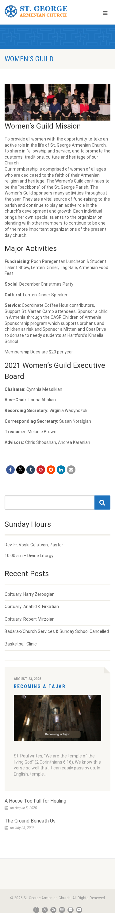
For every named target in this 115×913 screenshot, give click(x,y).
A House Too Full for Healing (35, 801)
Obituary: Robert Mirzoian (30, 619)
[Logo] (38, 11)
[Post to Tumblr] (30, 469)
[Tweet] (20, 469)
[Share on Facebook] (10, 469)
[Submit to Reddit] (51, 469)
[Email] (71, 469)
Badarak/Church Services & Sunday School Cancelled (57, 631)
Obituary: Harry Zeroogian (30, 594)
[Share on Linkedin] (61, 469)
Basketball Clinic (21, 643)
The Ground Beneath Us (30, 821)
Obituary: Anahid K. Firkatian (32, 606)
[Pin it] (40, 469)
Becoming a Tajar (40, 686)
